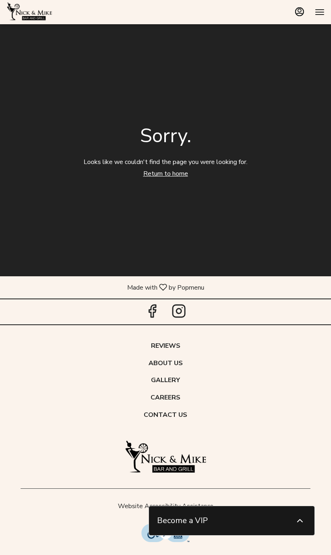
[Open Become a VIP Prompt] (300, 520)
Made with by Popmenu (105, 287)
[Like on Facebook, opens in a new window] (152, 313)
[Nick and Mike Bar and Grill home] (42, 12)
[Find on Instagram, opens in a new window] (179, 313)
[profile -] (299, 12)
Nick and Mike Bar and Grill (165, 458)
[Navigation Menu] (320, 12)
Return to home (165, 173)
